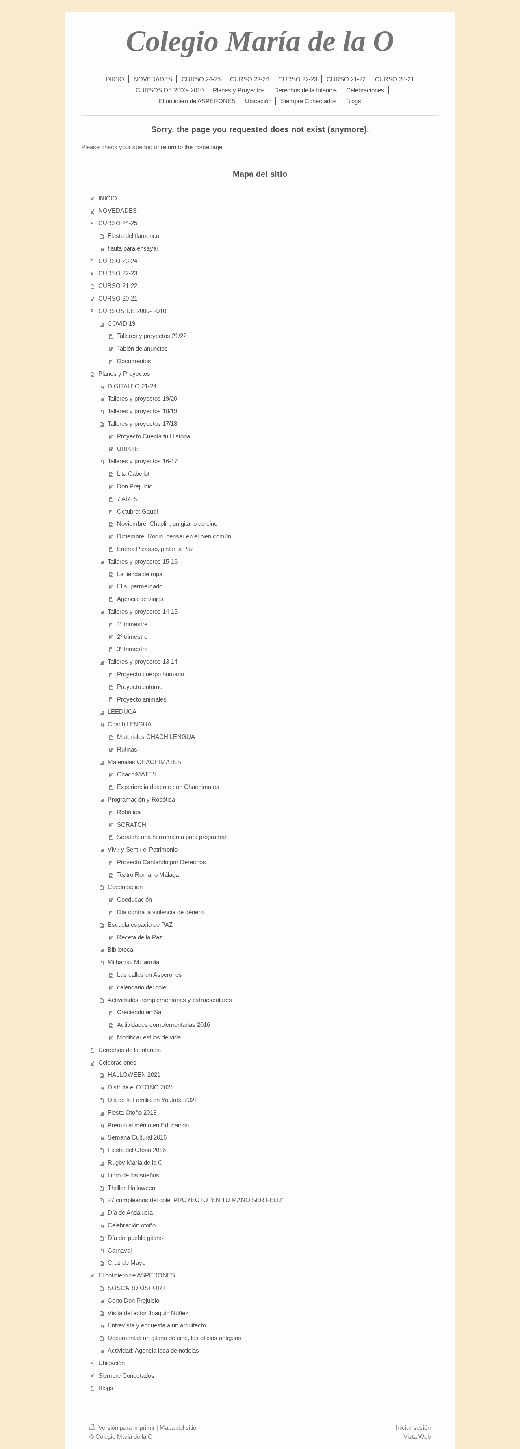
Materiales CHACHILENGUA (156, 736)
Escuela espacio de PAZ (140, 924)
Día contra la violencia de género (160, 912)
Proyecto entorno (139, 686)
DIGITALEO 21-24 (132, 386)
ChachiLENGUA (130, 724)
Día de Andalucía (130, 1212)
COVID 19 (121, 323)
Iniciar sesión (413, 1427)
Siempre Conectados (126, 1375)
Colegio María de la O (260, 41)
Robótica (129, 811)
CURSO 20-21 (117, 298)
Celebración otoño (132, 1225)
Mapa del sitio (178, 1427)
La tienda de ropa (139, 574)
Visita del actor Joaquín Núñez (148, 1313)
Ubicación (111, 1363)
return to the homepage (191, 147)
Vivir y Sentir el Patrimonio (143, 849)
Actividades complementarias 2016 (163, 1024)
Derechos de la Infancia (129, 1049)
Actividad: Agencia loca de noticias (153, 1350)
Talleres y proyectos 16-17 (143, 461)
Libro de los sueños (133, 1175)
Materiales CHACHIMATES (144, 761)
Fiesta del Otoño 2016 (137, 1149)
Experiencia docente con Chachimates (168, 786)
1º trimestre (132, 624)
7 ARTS (127, 498)
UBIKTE (128, 448)
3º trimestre (132, 648)
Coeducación (125, 886)
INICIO (107, 198)
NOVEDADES (117, 210)
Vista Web (417, 1436)
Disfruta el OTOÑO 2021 (140, 1087)
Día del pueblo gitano (135, 1237)
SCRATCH (131, 824)
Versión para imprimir (126, 1427)
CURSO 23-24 (117, 260)
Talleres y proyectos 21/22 (151, 335)
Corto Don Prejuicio (133, 1300)
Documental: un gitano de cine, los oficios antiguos (174, 1337)
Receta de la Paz (139, 937)
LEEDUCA (122, 711)
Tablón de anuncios (142, 348)
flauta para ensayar (133, 248)
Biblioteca (120, 949)
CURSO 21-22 (117, 285)
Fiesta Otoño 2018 (132, 1112)
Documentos (134, 360)
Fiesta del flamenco (133, 235)
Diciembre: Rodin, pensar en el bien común (174, 536)
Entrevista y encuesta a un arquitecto (157, 1325)
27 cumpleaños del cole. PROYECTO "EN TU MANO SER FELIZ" (196, 1199)
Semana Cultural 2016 (137, 1137)
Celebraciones (117, 1062)
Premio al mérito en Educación (148, 1125)
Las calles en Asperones (149, 974)
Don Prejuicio (134, 486)
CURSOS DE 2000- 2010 (132, 310)
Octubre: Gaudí (137, 511)
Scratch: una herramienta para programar (172, 836)
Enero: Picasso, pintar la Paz (155, 548)
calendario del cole (141, 987)
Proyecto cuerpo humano (150, 674)
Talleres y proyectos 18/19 (142, 410)
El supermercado (139, 586)
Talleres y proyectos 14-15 (143, 611)
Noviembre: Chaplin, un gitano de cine (167, 523)
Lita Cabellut (133, 473)
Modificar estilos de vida (149, 1037)
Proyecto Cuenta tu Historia (153, 436)
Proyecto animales (142, 699)
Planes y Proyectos (124, 373)
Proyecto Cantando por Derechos (161, 862)
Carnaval (120, 1250)
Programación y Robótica (141, 799)
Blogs (105, 1387)
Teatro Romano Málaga (148, 874)
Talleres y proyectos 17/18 (142, 423)
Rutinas (127, 749)
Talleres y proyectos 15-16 (143, 561)
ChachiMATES (136, 774)
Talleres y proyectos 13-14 (143, 661)
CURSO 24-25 (117, 223)
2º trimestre (132, 636)
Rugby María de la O (135, 1162)
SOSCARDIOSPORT (137, 1287)
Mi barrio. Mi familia (133, 962)
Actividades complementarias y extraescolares (170, 999)
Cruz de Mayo (126, 1262)
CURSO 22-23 (117, 273)
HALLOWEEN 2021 (134, 1074)
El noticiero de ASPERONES (136, 1275)
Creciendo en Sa (139, 1012)
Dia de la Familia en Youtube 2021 (152, 1099)
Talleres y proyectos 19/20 (142, 398)
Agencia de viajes (140, 598)
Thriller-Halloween (131, 1187)
